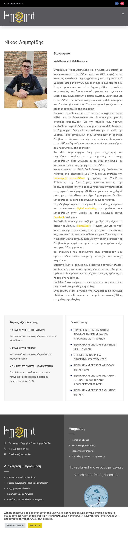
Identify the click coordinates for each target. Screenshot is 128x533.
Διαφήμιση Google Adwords (20, 494)
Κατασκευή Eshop (80, 440)
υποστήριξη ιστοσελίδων (69, 178)
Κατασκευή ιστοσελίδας (83, 445)
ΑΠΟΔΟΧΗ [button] (35, 525)
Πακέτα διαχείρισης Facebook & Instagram (27, 483)
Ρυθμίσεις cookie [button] (15, 525)
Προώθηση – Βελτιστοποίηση (21, 477)
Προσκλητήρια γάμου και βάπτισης (88, 456)
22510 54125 (15, 3)
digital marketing (86, 208)
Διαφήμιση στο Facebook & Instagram (25, 499)
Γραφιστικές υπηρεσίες (83, 451)
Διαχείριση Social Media (18, 488)
